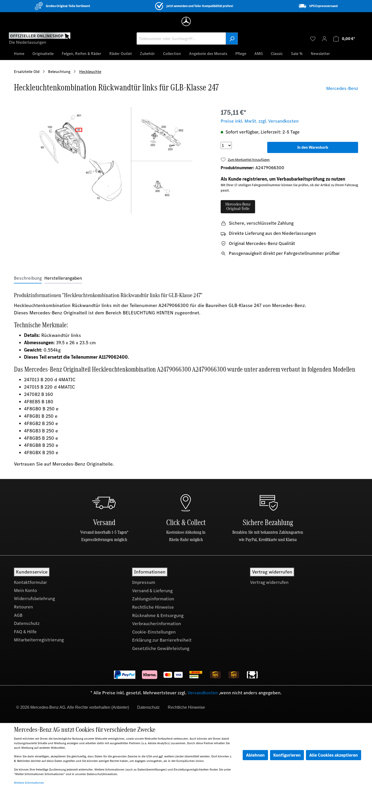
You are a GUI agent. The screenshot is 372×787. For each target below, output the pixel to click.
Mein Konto (25, 590)
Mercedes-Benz (342, 88)
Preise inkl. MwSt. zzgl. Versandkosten (260, 121)
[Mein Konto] (324, 38)
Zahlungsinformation (153, 599)
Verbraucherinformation (156, 624)
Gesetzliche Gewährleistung (160, 648)
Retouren (23, 607)
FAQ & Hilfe (25, 632)
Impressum (143, 582)
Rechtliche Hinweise (153, 607)
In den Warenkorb (312, 147)
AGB (18, 615)
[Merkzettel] (313, 38)
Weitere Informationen (29, 783)
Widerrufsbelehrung (34, 599)
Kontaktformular (30, 582)
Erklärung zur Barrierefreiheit (162, 640)
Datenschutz (26, 623)
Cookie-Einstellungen (154, 632)
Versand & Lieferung (152, 591)
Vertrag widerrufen (269, 582)
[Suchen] (232, 38)
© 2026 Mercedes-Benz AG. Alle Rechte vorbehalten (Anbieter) (72, 707)
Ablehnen (255, 755)
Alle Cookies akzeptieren (333, 755)
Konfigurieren (287, 755)
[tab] (28, 278)
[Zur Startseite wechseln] (39, 38)
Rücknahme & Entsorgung (157, 615)
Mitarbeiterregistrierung (39, 640)
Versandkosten (203, 693)
